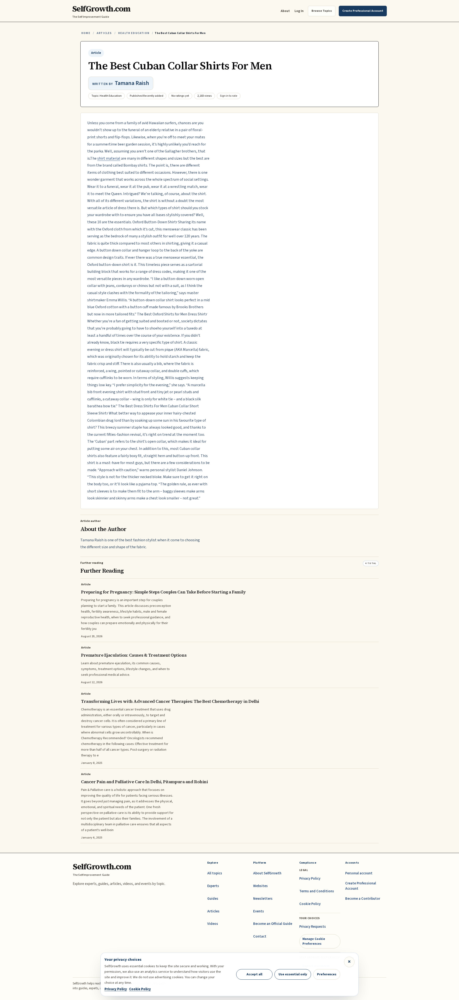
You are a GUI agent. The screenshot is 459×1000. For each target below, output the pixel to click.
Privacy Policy (309, 878)
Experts (213, 885)
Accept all (254, 974)
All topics (214, 873)
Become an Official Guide (272, 923)
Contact (259, 936)
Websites (260, 885)
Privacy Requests (312, 926)
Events (258, 911)
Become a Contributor (362, 898)
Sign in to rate (228, 96)
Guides (212, 898)
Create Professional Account (360, 886)
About (285, 11)
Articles (104, 33)
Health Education (133, 33)
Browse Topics (321, 11)
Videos (212, 923)
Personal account (358, 873)
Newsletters (263, 898)
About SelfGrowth (267, 873)
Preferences (326, 974)
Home (85, 33)
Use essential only (293, 974)
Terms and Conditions (316, 891)
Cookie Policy (310, 903)
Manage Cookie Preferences (313, 941)
